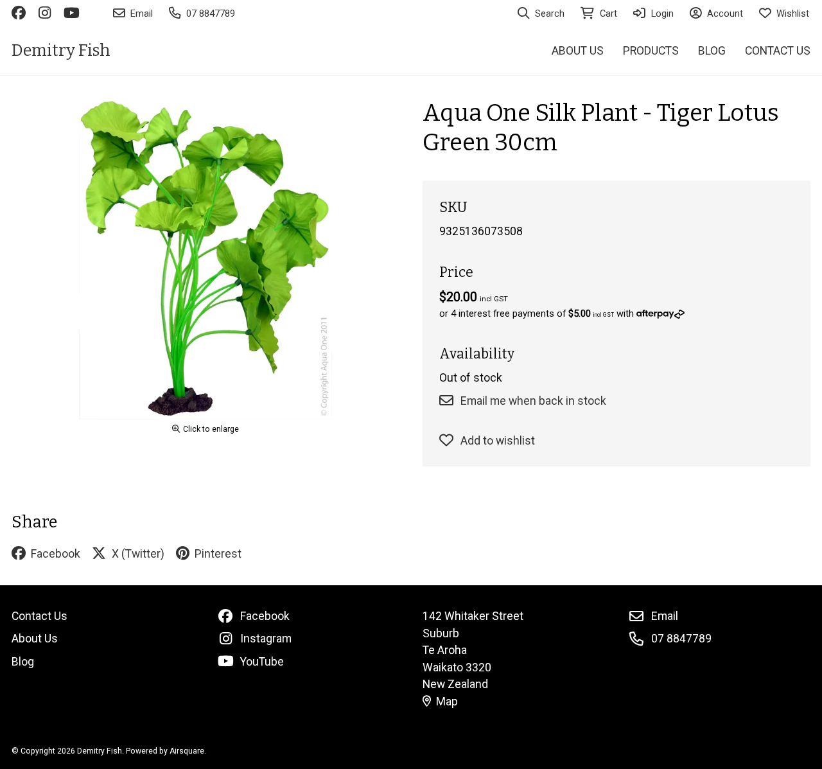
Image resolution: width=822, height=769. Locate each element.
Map (447, 701)
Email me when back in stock (533, 400)
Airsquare (187, 751)
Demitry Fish (61, 50)
